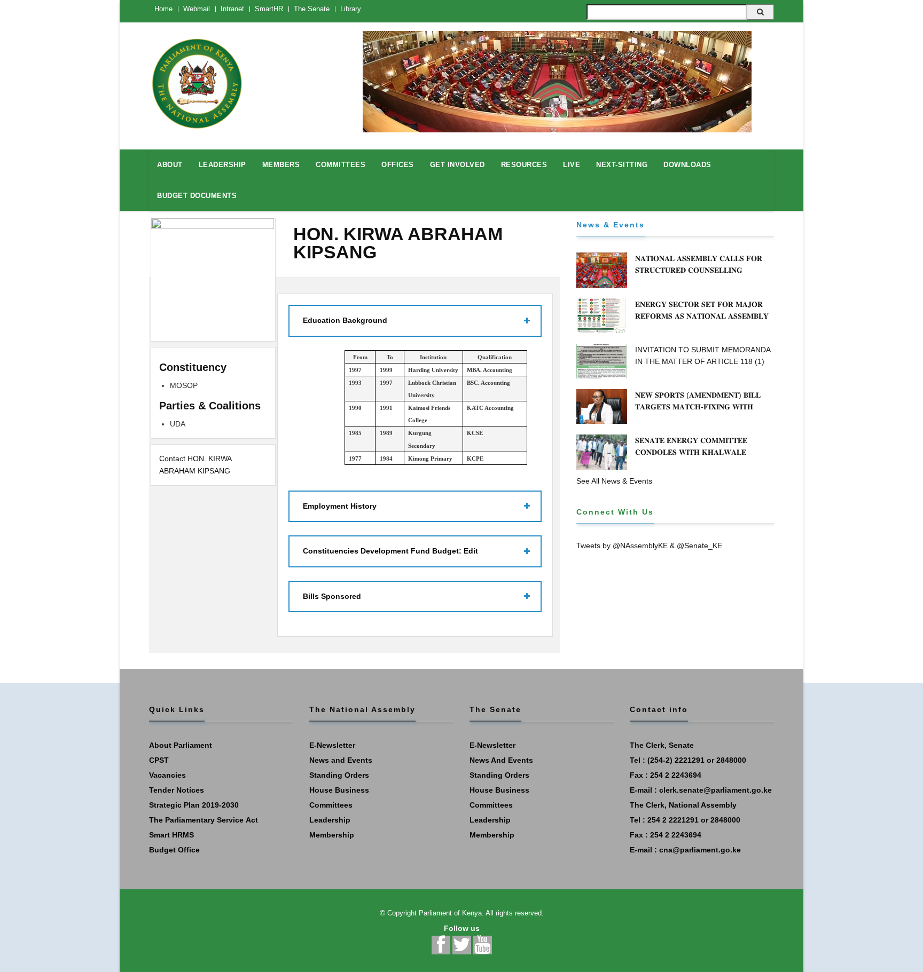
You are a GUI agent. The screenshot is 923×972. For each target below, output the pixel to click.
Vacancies (167, 775)
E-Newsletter (332, 745)
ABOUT (170, 165)
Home (163, 9)
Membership (331, 835)
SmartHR (269, 9)
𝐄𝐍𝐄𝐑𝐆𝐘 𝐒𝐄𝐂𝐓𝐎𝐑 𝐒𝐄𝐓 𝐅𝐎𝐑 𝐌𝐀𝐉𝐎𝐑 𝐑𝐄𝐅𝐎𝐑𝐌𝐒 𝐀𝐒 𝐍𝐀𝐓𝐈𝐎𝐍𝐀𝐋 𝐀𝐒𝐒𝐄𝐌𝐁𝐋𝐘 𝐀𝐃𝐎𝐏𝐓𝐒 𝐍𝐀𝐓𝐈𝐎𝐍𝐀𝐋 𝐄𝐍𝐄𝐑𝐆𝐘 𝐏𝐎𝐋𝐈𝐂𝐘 (703, 316)
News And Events (501, 760)
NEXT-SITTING (621, 165)
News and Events (340, 760)
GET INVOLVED (457, 165)
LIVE (571, 165)
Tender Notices (176, 790)
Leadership (329, 820)
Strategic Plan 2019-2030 (194, 805)
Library (350, 9)
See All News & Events (614, 481)
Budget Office (174, 849)
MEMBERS (281, 165)
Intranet (232, 9)
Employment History (340, 506)
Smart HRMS (171, 835)
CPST (159, 760)
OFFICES (397, 165)
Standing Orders (339, 775)
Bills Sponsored (332, 596)
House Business (339, 790)
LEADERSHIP (222, 165)
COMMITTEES (340, 165)
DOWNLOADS (687, 165)
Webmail (196, 9)
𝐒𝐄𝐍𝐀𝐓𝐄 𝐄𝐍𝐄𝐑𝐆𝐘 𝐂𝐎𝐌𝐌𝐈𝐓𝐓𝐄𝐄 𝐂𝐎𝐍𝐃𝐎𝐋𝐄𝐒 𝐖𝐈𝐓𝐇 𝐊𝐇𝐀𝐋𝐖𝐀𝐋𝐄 (691, 446)
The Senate (312, 9)
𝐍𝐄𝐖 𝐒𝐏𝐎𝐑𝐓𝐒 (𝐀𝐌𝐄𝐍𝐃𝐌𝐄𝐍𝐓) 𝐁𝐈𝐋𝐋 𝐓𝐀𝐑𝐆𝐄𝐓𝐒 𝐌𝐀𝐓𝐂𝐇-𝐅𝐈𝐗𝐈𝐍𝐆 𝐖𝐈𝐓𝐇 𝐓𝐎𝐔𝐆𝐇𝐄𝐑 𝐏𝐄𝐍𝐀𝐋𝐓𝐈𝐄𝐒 (698, 407)
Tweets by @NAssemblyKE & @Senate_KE (649, 545)
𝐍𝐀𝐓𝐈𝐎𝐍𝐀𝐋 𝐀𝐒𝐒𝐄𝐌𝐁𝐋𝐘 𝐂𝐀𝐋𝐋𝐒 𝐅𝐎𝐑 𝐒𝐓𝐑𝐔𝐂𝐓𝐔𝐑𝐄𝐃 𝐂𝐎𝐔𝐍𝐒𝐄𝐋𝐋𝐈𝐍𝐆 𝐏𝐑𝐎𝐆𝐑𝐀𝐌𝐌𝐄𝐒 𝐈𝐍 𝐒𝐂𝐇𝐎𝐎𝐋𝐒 (698, 270)
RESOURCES (524, 165)
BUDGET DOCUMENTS (197, 196)
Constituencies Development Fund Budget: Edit (390, 551)
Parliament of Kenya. (451, 913)
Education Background (345, 320)
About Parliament (180, 745)
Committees (331, 805)
